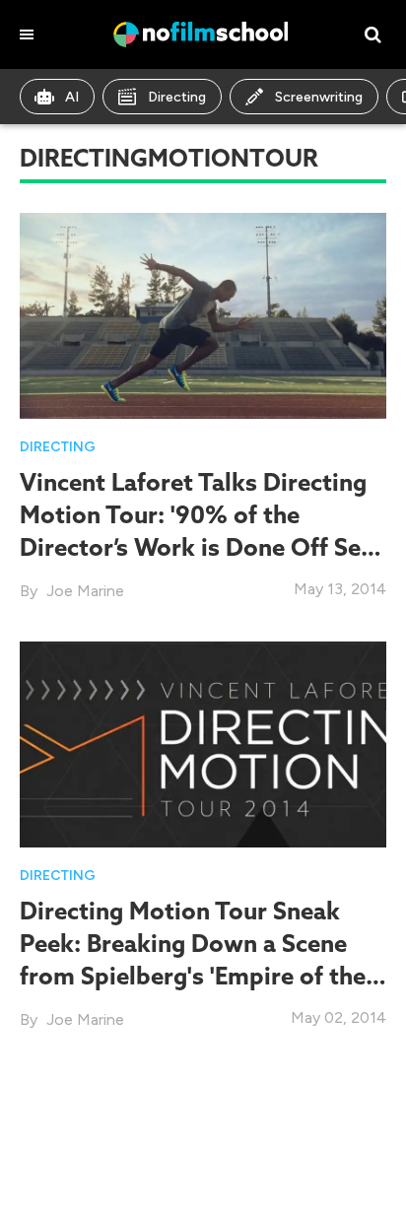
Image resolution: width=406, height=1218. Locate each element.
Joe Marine (85, 590)
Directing (177, 97)
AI (72, 97)
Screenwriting (319, 97)
